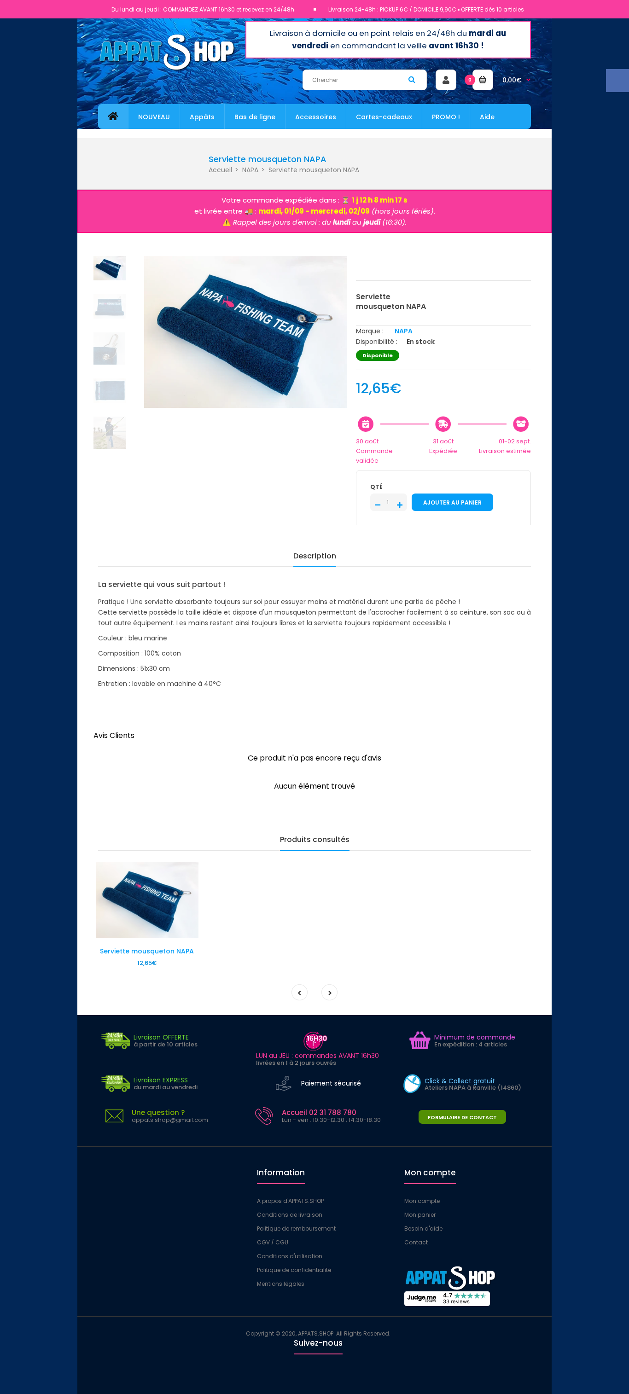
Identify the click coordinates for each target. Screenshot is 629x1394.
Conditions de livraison (289, 1215)
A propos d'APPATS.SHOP (290, 1201)
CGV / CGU (272, 1242)
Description (314, 556)
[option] (245, 332)
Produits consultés (314, 839)
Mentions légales (280, 1284)
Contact (416, 1242)
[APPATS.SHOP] (167, 70)
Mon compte (422, 1201)
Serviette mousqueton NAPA (147, 951)
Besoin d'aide (423, 1228)
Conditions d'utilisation (289, 1256)
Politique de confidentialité (294, 1270)
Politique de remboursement (296, 1228)
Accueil (220, 169)
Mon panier (420, 1215)
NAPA (250, 169)
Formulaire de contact (462, 1117)
